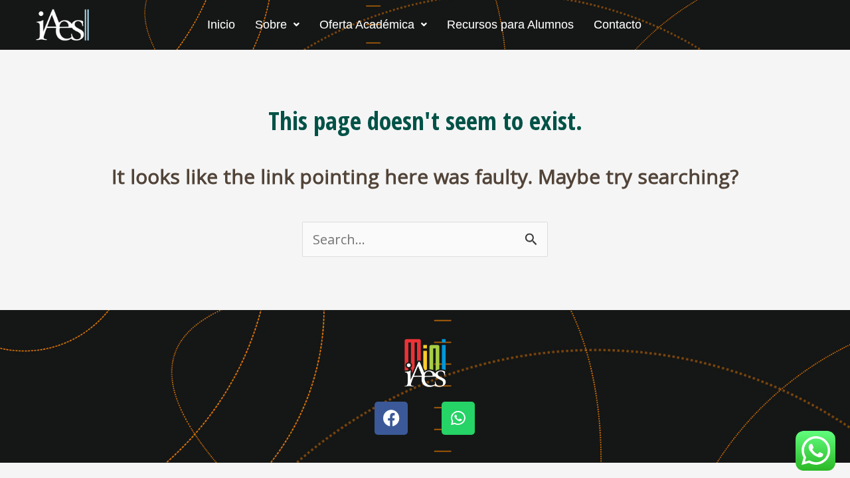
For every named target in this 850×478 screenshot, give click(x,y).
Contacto (617, 24)
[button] (277, 24)
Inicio (221, 24)
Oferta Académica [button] (366, 24)
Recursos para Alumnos (510, 24)
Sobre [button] (271, 24)
